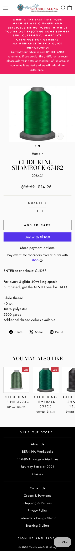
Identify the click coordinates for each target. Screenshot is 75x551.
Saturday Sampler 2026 (38, 466)
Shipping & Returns (37, 503)
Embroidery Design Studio (37, 518)
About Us (37, 444)
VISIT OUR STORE (36, 432)
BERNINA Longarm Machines (37, 459)
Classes (37, 474)
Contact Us (37, 488)
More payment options (37, 247)
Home (36, 153)
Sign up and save (36, 538)
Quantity (37, 203)
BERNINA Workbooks (37, 451)
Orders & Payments (37, 495)
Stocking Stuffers (37, 525)
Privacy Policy (37, 510)
